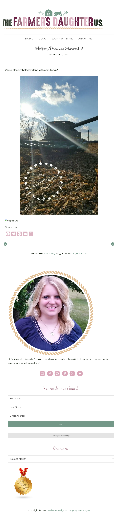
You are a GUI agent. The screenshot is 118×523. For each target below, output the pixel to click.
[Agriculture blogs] (23, 499)
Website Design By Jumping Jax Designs (69, 510)
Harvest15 (81, 253)
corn (73, 253)
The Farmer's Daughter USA (53, 19)
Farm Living (49, 253)
